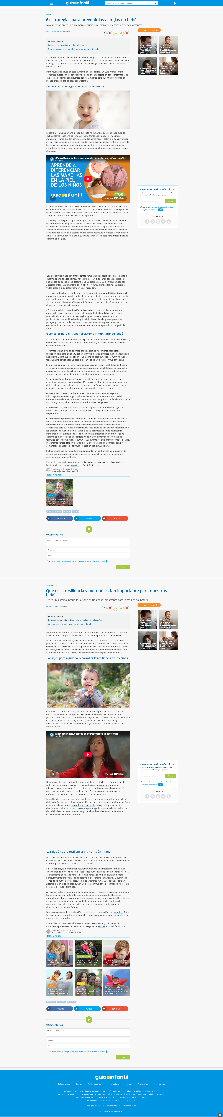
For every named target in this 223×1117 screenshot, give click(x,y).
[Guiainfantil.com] (77, 4)
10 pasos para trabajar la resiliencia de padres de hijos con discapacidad (87, 962)
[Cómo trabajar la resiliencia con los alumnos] (59, 966)
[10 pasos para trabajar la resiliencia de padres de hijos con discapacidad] (88, 966)
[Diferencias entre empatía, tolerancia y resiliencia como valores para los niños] (88, 995)
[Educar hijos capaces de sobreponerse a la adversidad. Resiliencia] (59, 995)
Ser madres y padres (83, 956)
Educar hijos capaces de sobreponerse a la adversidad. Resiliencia (58, 991)
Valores (51, 495)
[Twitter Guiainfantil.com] (163, 221)
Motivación (71, 1002)
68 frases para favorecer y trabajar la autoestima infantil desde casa (168, 49)
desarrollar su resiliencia (83, 805)
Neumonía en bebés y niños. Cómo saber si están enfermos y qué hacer (147, 49)
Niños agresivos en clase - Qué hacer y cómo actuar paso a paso (147, 71)
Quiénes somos (64, 1084)
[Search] (155, 3)
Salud (49, 14)
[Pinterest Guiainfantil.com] (152, 221)
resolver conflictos (57, 720)
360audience (118, 1111)
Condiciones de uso (82, 561)
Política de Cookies (98, 561)
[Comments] (127, 33)
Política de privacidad (96, 1084)
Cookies (79, 1084)
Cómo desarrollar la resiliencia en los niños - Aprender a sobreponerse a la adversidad (116, 990)
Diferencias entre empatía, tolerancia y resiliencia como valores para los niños (87, 990)
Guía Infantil (112, 1106)
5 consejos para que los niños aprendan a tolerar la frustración (116, 962)
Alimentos (66, 511)
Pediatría (75, 511)
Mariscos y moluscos (54, 511)
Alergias (75, 465)
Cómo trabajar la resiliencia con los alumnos (56, 962)
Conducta (52, 956)
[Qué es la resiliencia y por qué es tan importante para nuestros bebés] (59, 505)
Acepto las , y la (77, 561)
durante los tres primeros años (101, 898)
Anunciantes (143, 1084)
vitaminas (118, 912)
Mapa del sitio (159, 1084)
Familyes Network (94, 1106)
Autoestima (61, 1002)
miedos (105, 785)
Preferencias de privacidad (65, 561)
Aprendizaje (51, 1002)
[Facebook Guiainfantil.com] (147, 221)
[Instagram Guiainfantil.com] (158, 221)
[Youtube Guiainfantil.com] (168, 221)
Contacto (128, 1084)
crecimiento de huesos (60, 874)
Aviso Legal (115, 1084)
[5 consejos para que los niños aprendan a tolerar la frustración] (116, 966)
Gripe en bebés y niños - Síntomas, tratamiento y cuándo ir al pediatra (167, 70)
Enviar (123, 567)
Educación (51, 585)
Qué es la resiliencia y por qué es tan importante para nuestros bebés (59, 501)
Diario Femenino (129, 1106)
